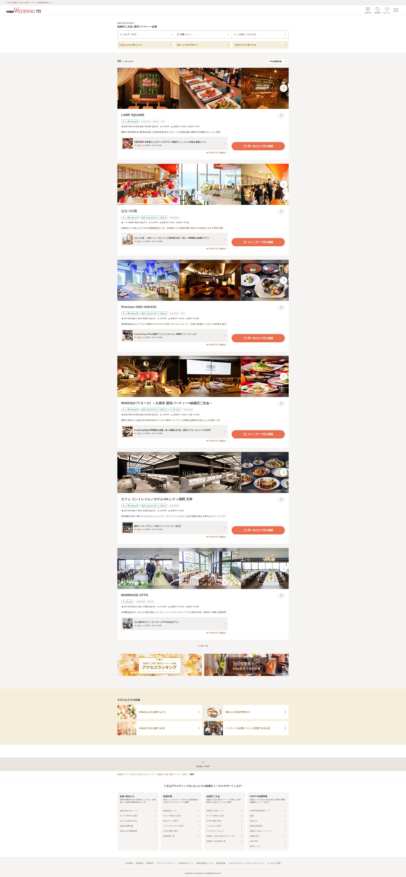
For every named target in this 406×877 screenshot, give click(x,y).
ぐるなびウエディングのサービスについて (246, 863)
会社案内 (129, 863)
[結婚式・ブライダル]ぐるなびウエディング (135, 774)
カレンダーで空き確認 (260, 242)
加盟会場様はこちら (204, 863)
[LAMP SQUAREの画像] (203, 88)
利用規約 (140, 863)
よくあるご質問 (273, 863)
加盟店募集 (221, 863)
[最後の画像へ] (283, 88)
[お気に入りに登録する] (281, 115)
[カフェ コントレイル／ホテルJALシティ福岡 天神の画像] (203, 472)
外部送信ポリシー (185, 863)
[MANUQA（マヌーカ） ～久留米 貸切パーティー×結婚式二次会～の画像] (203, 376)
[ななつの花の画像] (203, 184)
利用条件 (150, 863)
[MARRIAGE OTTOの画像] (203, 568)
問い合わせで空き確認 (260, 146)
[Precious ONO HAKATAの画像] (203, 280)
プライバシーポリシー (166, 863)
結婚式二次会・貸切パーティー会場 (172, 774)
